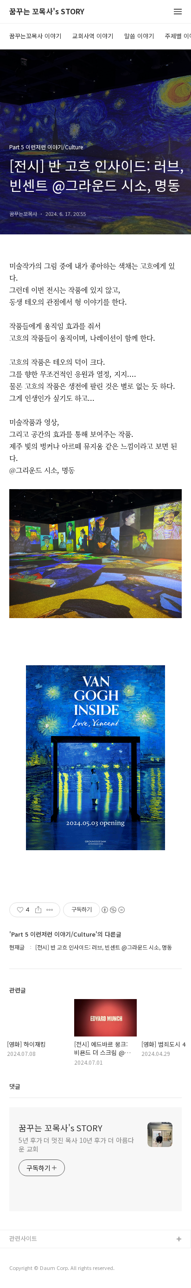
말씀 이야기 (139, 35)
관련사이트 (23, 1238)
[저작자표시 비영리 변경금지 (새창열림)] (112, 910)
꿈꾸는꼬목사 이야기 (35, 35)
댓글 (14, 1086)
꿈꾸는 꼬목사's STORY (46, 12)
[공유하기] (38, 910)
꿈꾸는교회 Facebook (38, 1269)
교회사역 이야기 (92, 35)
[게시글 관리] (50, 910)
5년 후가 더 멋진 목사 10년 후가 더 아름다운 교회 (76, 1144)
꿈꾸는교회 (24, 1254)
